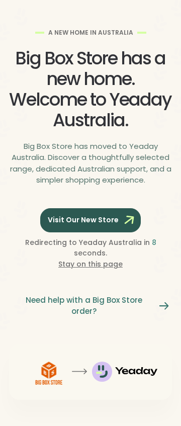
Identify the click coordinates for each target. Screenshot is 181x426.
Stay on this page (90, 264)
